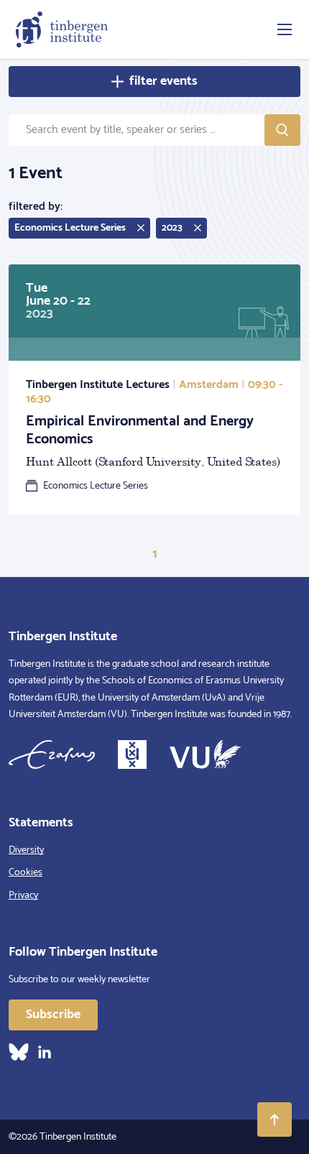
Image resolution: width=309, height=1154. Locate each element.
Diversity (26, 850)
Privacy (23, 895)
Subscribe (53, 1014)
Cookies (25, 872)
